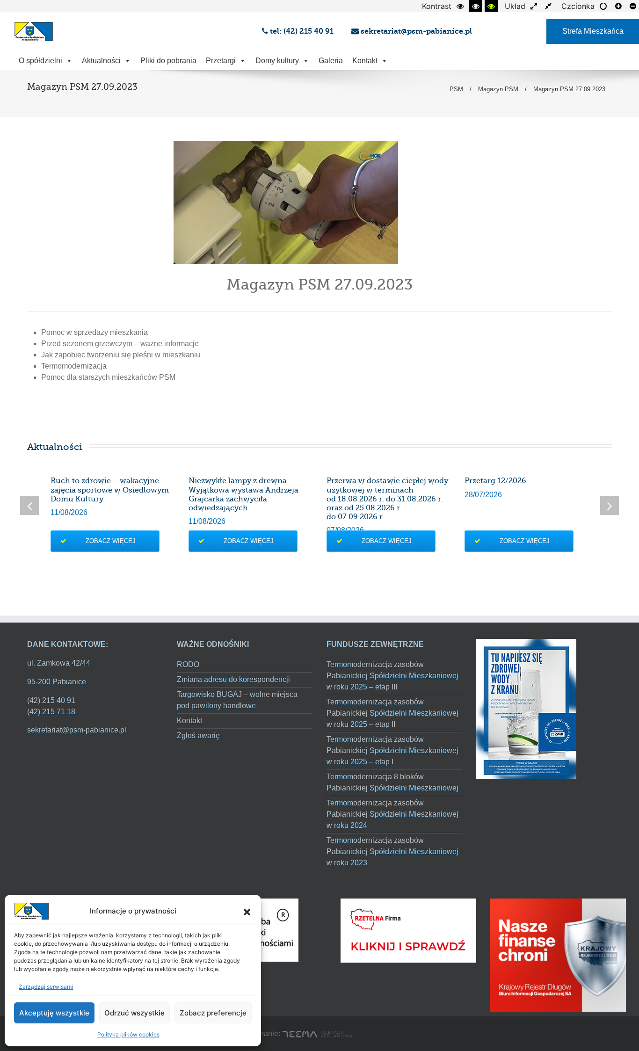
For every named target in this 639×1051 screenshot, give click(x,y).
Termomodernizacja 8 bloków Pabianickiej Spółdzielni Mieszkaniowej (392, 782)
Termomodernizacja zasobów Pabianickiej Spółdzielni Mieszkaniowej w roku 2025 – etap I (392, 750)
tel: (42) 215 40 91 (302, 31)
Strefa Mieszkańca (593, 31)
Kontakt (365, 61)
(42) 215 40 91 (51, 700)
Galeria (331, 61)
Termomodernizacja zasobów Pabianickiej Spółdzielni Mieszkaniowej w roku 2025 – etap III (392, 675)
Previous (29, 505)
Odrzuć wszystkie (134, 1012)
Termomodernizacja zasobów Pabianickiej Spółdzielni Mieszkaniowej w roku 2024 (392, 814)
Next (609, 505)
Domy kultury (277, 61)
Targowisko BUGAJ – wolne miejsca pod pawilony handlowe (237, 700)
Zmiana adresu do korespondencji (233, 679)
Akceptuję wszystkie (54, 1012)
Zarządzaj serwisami (46, 986)
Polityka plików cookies (128, 1034)
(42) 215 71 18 (51, 712)
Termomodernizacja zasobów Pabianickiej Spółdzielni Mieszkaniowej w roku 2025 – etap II (392, 713)
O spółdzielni (40, 61)
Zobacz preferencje (213, 1012)
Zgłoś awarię (198, 735)
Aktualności (101, 61)
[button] (247, 911)
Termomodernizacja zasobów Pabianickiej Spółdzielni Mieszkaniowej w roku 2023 (392, 851)
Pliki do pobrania (168, 61)
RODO (188, 664)
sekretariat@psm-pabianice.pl (415, 31)
